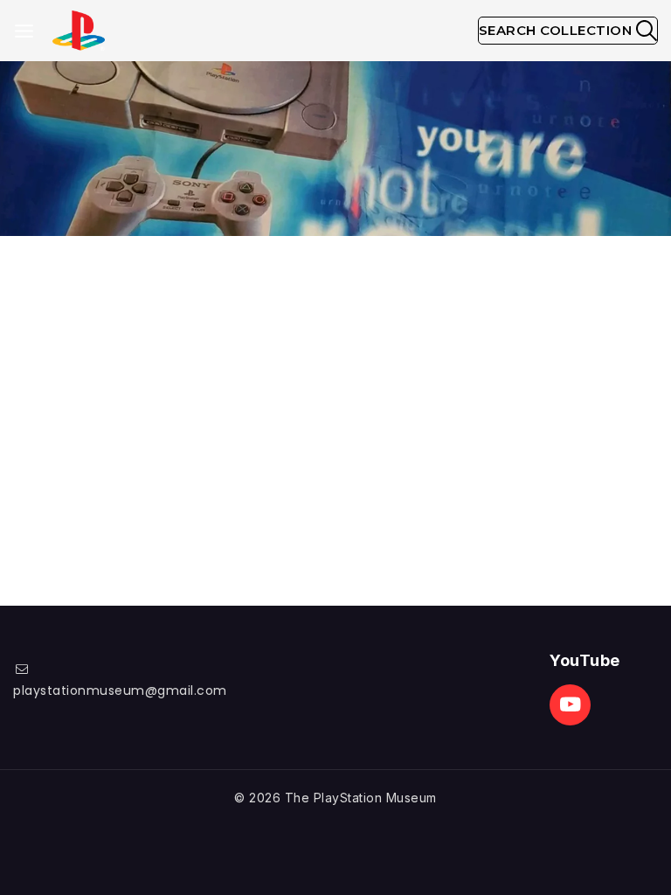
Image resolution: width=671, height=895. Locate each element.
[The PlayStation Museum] (78, 31)
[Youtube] (570, 704)
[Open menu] (24, 31)
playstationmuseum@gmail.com (120, 690)
